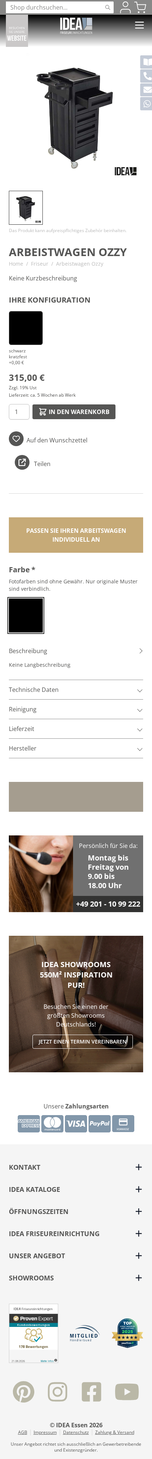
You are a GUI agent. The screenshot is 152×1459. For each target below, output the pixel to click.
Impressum (45, 1432)
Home (16, 263)
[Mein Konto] (125, 7)
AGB (22, 1432)
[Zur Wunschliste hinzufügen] (16, 438)
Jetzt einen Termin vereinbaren (83, 1041)
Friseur (39, 263)
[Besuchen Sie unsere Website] (17, 31)
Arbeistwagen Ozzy (79, 263)
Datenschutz (76, 1432)
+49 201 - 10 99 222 (108, 904)
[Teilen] (22, 462)
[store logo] (76, 26)
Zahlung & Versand (114, 1432)
